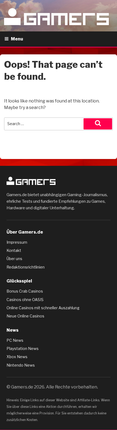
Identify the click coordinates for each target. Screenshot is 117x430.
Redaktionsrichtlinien (26, 267)
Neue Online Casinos (25, 316)
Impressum (17, 242)
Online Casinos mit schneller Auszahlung (43, 307)
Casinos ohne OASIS (25, 299)
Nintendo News (21, 365)
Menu (17, 39)
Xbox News (17, 356)
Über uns (14, 258)
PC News (15, 340)
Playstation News (23, 348)
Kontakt (14, 250)
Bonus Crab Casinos (25, 291)
